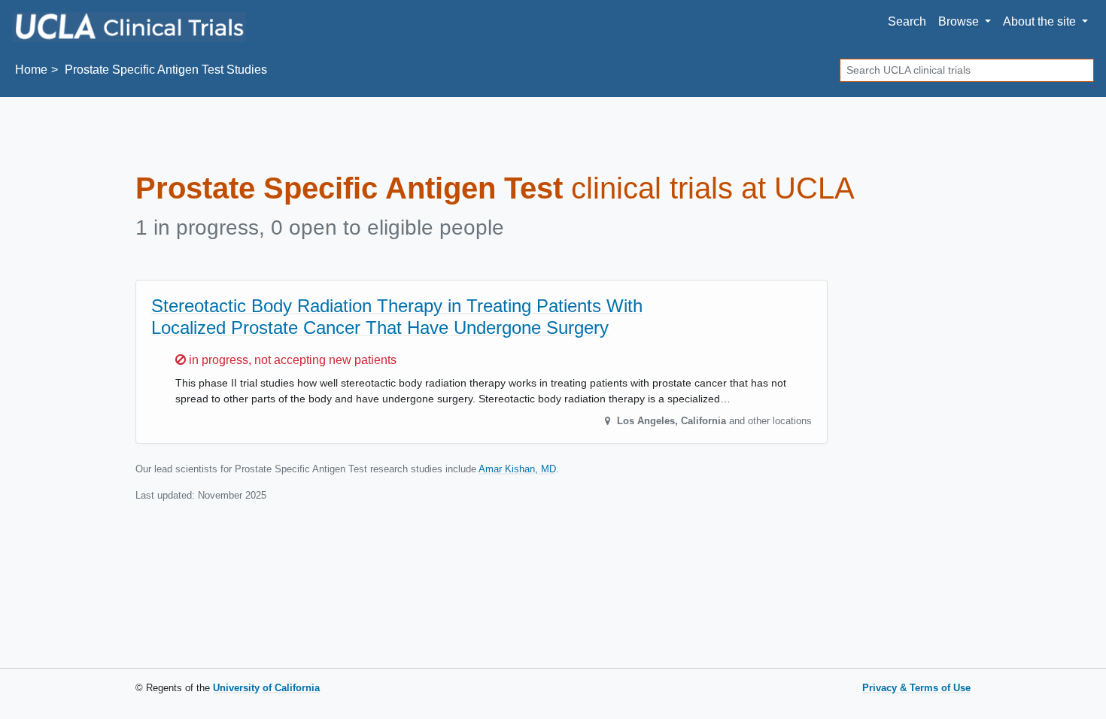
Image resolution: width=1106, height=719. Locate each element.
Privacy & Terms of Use (916, 687)
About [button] (1039, 21)
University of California (266, 687)
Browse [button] (960, 21)
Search (907, 21)
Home (31, 69)
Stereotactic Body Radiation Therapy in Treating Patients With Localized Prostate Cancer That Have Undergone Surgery (397, 317)
